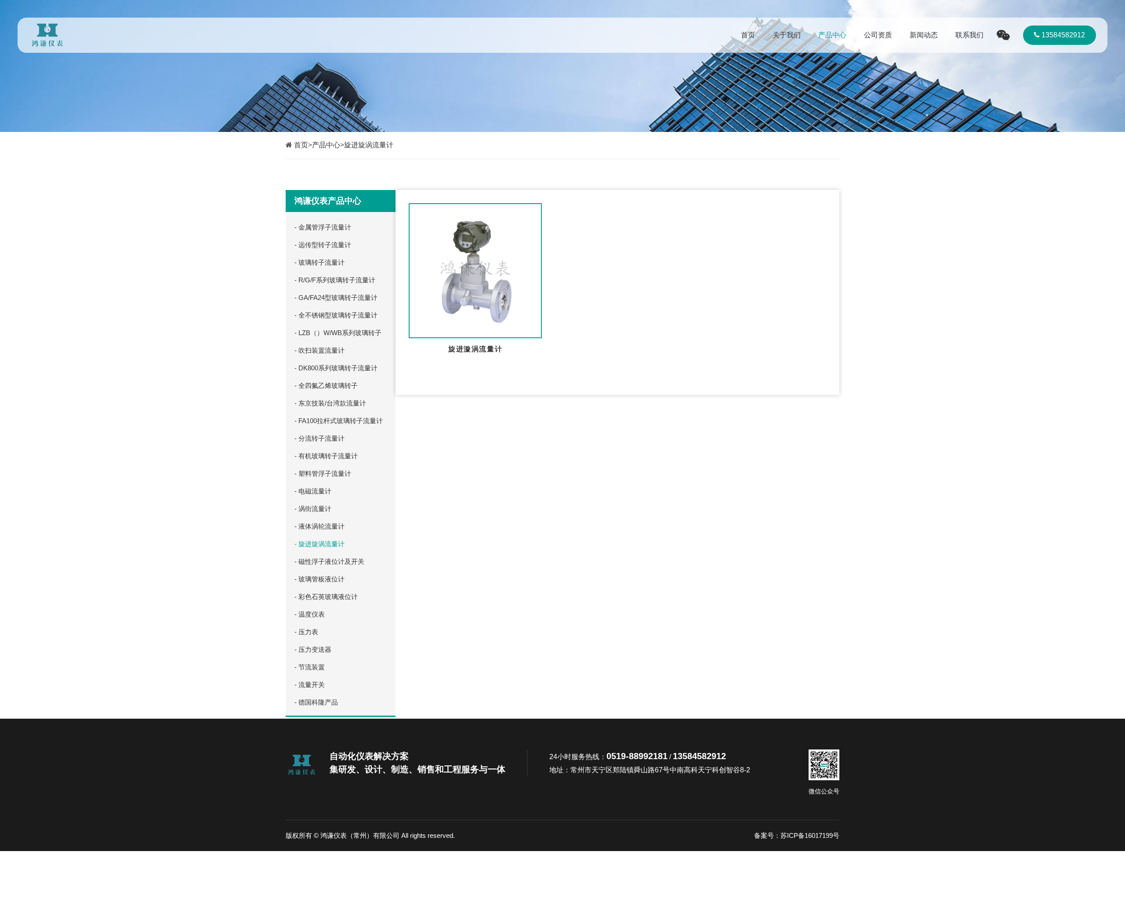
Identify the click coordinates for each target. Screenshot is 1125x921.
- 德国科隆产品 (316, 702)
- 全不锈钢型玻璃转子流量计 (335, 315)
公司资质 (878, 35)
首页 (748, 35)
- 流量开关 (309, 684)
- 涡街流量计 (312, 508)
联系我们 (969, 35)
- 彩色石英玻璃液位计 (326, 596)
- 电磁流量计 (312, 491)
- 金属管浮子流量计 (322, 227)
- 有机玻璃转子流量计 (326, 456)
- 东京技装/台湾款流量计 (330, 403)
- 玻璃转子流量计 (319, 262)
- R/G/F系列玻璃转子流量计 (334, 280)
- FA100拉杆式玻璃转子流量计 (338, 420)
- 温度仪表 (309, 614)
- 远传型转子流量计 (322, 245)
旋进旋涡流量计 (368, 145)
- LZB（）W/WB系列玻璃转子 (337, 332)
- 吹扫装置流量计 (319, 350)
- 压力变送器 (312, 649)
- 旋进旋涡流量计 (319, 544)
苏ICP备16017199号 (809, 835)
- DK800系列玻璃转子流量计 (335, 368)
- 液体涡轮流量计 (319, 526)
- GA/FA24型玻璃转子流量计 (335, 297)
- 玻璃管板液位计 (319, 579)
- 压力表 (306, 632)
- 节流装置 (309, 667)
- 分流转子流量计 (319, 438)
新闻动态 (924, 35)
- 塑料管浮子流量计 (322, 473)
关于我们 (787, 35)
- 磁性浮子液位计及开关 (329, 561)
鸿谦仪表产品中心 (327, 200)
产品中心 (832, 35)
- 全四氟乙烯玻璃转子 (326, 385)
